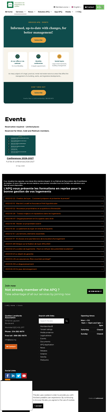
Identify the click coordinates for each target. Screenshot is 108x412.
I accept (38, 406)
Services (19, 12)
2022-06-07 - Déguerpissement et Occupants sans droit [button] (29, 219)
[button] (66, 321)
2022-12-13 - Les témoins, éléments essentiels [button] (25, 234)
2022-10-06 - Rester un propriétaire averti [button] (23, 224)
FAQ (79, 12)
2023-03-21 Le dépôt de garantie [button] (19, 254)
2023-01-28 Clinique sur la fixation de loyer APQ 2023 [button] (27, 244)
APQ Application (47, 345)
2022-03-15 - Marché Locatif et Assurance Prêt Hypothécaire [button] (31, 204)
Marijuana (44, 360)
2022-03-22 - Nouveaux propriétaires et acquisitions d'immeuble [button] (33, 209)
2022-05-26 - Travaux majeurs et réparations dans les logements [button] (33, 214)
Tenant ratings (46, 329)
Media (68, 12)
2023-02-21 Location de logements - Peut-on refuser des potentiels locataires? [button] (39, 249)
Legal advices (45, 336)
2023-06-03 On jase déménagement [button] (21, 269)
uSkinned (99, 398)
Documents (45, 342)
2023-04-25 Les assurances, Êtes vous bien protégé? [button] (28, 259)
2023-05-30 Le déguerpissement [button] (19, 264)
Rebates (43, 351)
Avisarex (43, 354)
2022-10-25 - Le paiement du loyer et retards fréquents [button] (29, 229)
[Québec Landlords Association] (18, 5)
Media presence (46, 332)
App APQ (58, 12)
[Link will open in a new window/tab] (7, 375)
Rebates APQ (43, 12)
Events (43, 339)
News (30, 12)
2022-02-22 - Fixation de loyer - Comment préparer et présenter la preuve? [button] (37, 198)
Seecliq (43, 357)
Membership (45, 326)
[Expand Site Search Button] (101, 7)
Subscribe (38, 40)
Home (10, 12)
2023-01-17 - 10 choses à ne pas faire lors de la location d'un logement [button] (35, 239)
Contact (90, 7)
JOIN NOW (95, 291)
